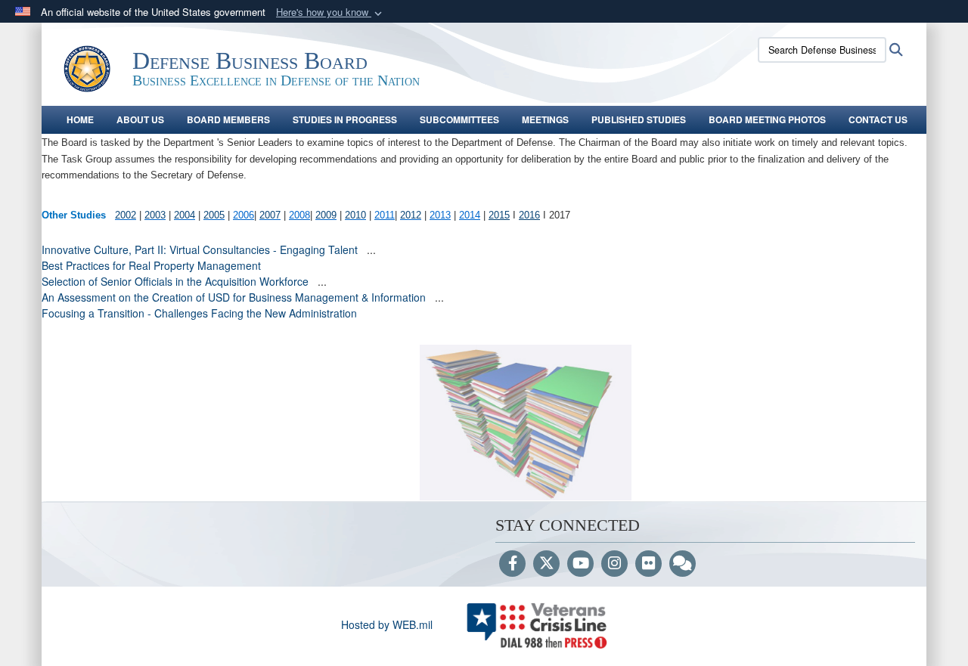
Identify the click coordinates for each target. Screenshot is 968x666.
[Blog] (682, 564)
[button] (330, 12)
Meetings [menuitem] (545, 119)
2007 (270, 215)
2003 (155, 215)
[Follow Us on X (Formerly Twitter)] (546, 564)
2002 (125, 215)
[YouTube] (580, 564)
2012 (410, 215)
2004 (184, 215)
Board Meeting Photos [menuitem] (767, 119)
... (371, 249)
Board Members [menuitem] (228, 119)
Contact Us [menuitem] (878, 119)
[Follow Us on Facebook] (512, 564)
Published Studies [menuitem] (638, 119)
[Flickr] (648, 564)
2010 (355, 215)
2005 (214, 215)
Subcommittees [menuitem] (459, 119)
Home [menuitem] (80, 119)
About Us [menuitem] (140, 119)
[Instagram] (614, 564)
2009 (326, 215)
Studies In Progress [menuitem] (345, 119)
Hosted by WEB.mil (387, 624)
